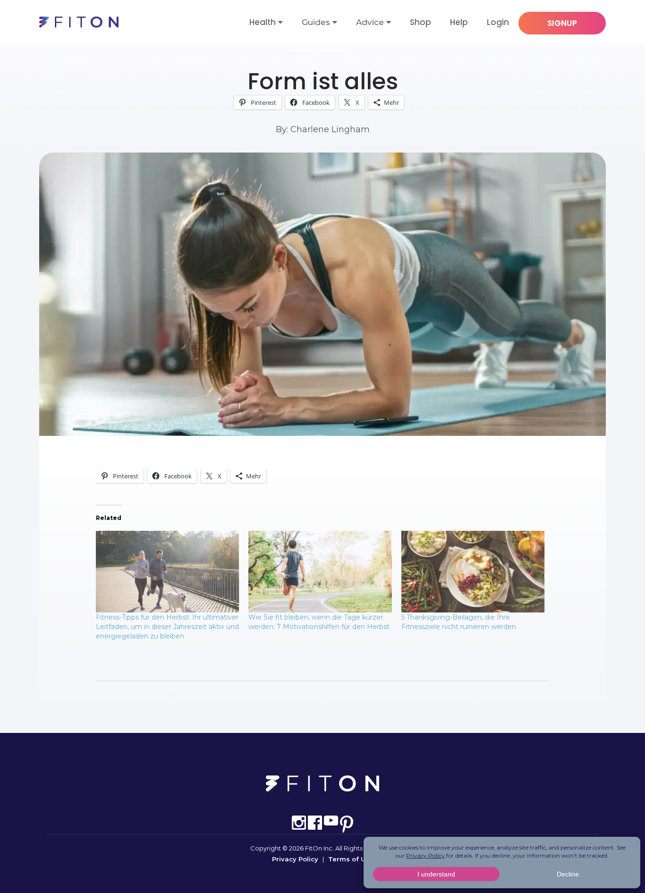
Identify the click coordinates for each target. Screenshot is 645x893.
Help (459, 22)
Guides (316, 22)
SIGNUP (562, 23)
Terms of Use (350, 859)
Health (262, 22)
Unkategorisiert (322, 50)
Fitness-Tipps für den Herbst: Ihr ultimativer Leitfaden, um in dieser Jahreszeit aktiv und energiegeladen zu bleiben (167, 626)
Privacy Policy (295, 859)
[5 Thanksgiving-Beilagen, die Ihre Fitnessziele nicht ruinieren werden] (472, 571)
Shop (420, 22)
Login (498, 22)
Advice (370, 22)
